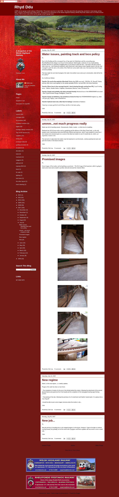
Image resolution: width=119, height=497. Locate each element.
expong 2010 (20, 166)
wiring (17, 138)
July (21, 222)
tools (17, 154)
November (23, 212)
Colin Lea (29, 83)
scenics (18, 114)
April (21, 248)
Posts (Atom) (76, 450)
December (23, 210)
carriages (18, 117)
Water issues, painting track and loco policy (71, 54)
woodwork (19, 148)
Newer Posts (46, 445)
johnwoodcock (65, 493)
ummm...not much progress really (64, 123)
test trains (19, 178)
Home (73, 445)
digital (17, 126)
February (22, 253)
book (17, 169)
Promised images (53, 159)
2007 (19, 207)
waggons (18, 160)
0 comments (57, 112)
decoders (18, 151)
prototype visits (20, 141)
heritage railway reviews (23, 129)
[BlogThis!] (69, 113)
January (22, 255)
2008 (19, 205)
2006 (19, 258)
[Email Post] (64, 112)
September (23, 217)
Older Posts (99, 445)
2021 (19, 195)
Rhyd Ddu (24, 7)
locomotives (19, 120)
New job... (48, 420)
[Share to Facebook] (73, 113)
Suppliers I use (20, 100)
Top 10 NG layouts (21, 132)
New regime (50, 379)
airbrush (18, 163)
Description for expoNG (23, 103)
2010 (19, 200)
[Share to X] (71, 113)
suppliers (18, 135)
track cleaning (20, 184)
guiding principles (21, 145)
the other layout (20, 181)
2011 (19, 197)
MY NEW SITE (20, 280)
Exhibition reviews (21, 123)
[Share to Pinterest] (74, 113)
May (21, 245)
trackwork (19, 157)
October (22, 215)
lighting (18, 175)
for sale (18, 172)
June (21, 243)
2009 (19, 202)
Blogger (78, 493)
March (22, 250)
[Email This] (67, 113)
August (22, 220)
